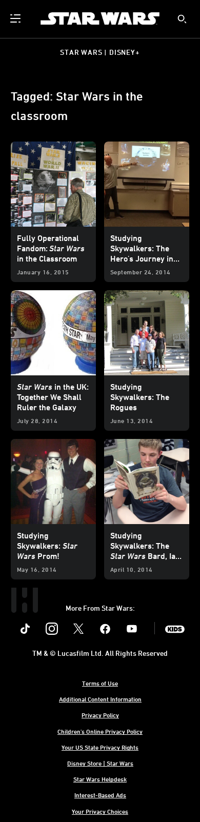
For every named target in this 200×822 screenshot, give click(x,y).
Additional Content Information (100, 699)
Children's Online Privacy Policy (100, 731)
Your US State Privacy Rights (100, 747)
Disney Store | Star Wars (100, 763)
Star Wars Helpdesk (100, 779)
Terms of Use (100, 683)
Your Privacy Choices (100, 811)
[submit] (182, 19)
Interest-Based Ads (100, 794)
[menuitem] (16, 18)
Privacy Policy (100, 714)
